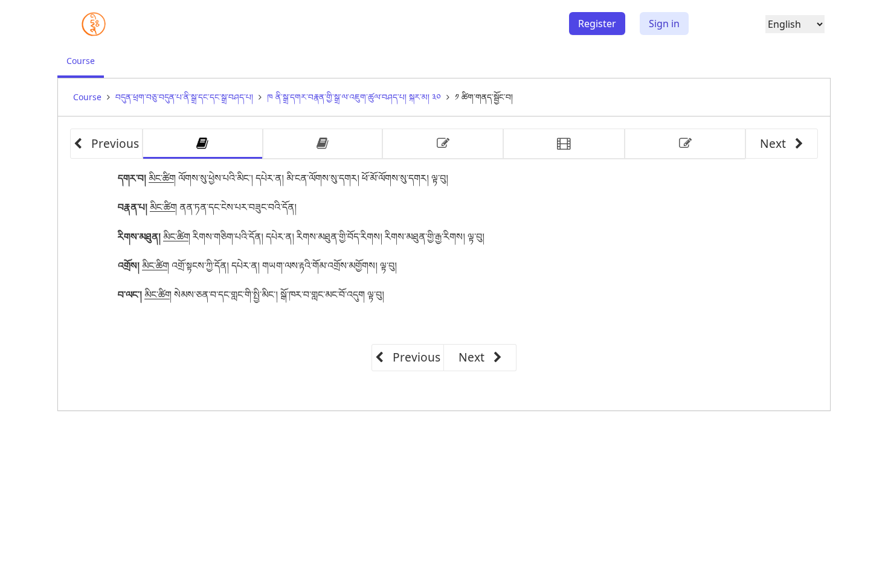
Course (85, 66)
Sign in (664, 23)
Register (597, 23)
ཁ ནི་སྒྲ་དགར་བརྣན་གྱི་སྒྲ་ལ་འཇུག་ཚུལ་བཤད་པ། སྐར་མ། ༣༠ (354, 97)
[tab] (202, 144)
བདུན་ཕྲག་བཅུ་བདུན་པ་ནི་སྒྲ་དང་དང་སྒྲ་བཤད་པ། (184, 97)
